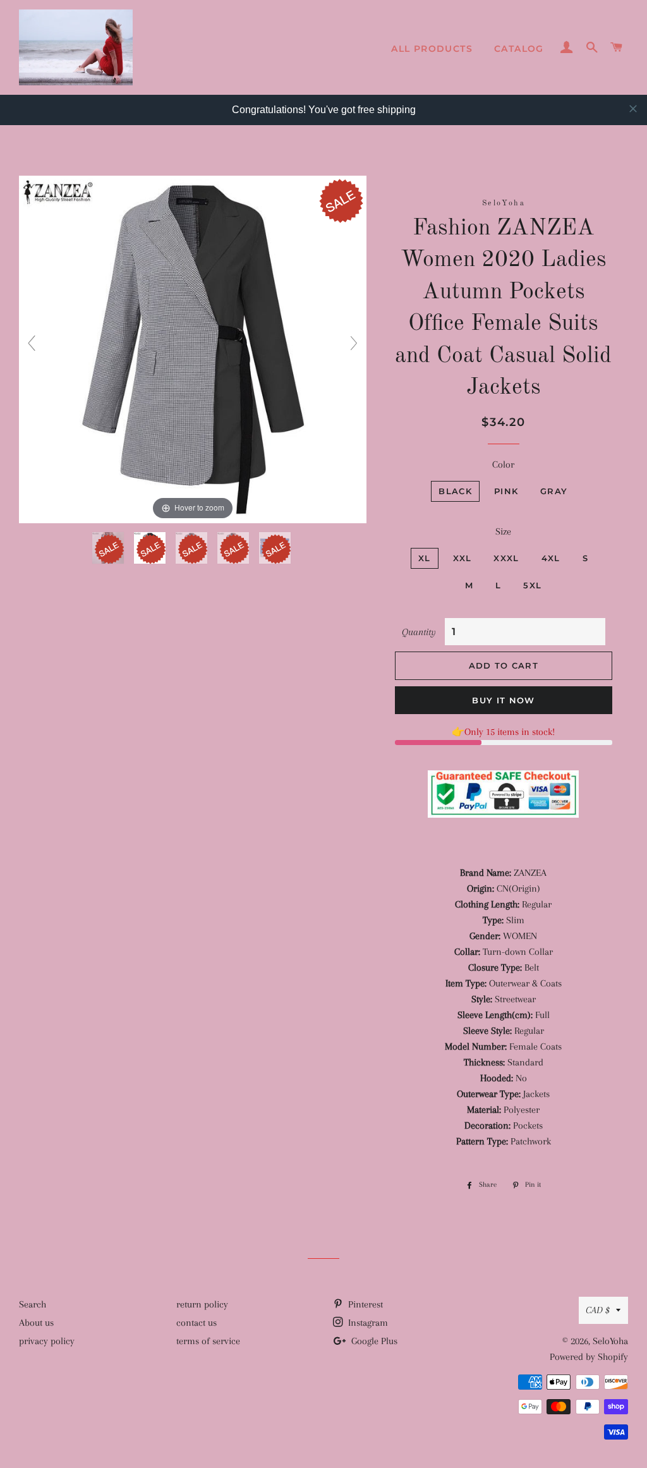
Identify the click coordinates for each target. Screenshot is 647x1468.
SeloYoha (610, 1341)
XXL (462, 558)
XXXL (506, 558)
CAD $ (598, 1310)
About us (36, 1322)
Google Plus (373, 1341)
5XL (532, 585)
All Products (432, 48)
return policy (202, 1304)
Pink (506, 491)
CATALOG (519, 48)
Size (503, 531)
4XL (550, 558)
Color (503, 464)
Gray (553, 491)
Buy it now (503, 700)
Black (455, 491)
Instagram (367, 1322)
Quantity (419, 632)
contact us (196, 1322)
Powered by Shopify (589, 1356)
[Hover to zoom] (192, 349)
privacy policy (47, 1341)
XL (424, 558)
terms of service (208, 1341)
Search (32, 1304)
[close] (633, 108)
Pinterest (364, 1304)
